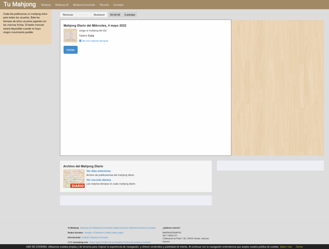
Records (104, 4)
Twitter (108, 232)
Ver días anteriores (98, 171)
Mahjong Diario (121, 227)
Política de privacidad (112, 242)
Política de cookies (132, 242)
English (85, 237)
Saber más (286, 246)
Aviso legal (95, 242)
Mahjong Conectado (84, 4)
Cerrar (299, 246)
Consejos (118, 4)
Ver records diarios (98, 180)
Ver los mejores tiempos (94, 40)
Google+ (89, 232)
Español (94, 237)
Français (104, 237)
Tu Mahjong (19, 4)
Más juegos (118, 232)
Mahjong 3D (62, 4)
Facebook (98, 232)
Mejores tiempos (137, 227)
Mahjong (46, 4)
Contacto (146, 242)
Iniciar (70, 49)
